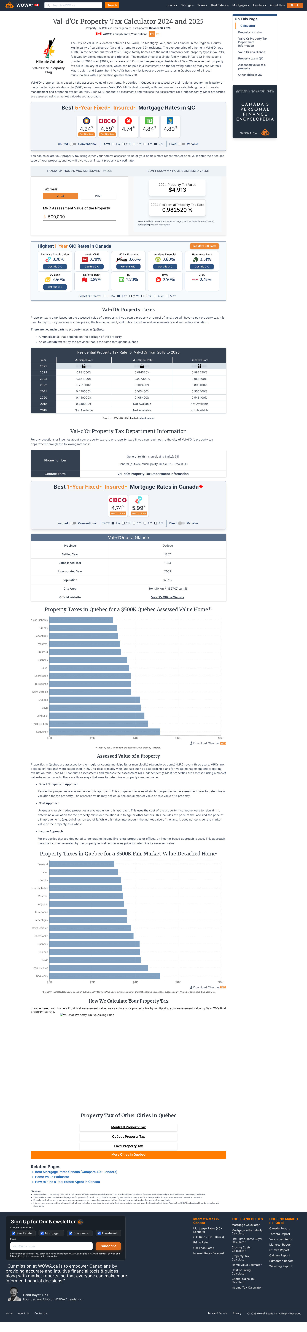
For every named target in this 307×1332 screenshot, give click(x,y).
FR (157, 33)
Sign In (295, 5)
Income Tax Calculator (247, 1287)
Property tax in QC (250, 58)
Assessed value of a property (252, 66)
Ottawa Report (279, 1250)
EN (152, 33)
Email (13, 1239)
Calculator (247, 26)
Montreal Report (280, 1244)
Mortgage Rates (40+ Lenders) (207, 1230)
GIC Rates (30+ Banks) (208, 1237)
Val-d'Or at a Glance (251, 52)
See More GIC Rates (204, 245)
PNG (223, 743)
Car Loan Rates (203, 1248)
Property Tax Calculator (240, 1257)
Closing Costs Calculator (241, 1249)
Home (9, 1313)
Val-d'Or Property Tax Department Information (153, 474)
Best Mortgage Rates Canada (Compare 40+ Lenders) (76, 1172)
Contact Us (40, 1313)
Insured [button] (123, 107)
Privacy (237, 1313)
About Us (23, 1313)
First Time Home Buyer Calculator (247, 1240)
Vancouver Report (281, 1239)
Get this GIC (55, 266)
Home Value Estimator (52, 1177)
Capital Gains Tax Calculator (243, 1280)
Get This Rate (86, 134)
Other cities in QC (250, 74)
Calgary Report (279, 1255)
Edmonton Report (281, 1261)
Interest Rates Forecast (208, 1253)
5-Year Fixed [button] (91, 107)
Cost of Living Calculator (241, 1271)
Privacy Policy (17, 1256)
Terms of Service (107, 1253)
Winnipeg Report (280, 1266)
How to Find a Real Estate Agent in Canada (67, 1182)
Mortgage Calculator (246, 1225)
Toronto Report (279, 1234)
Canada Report (279, 1228)
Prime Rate (200, 1242)
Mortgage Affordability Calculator (247, 1231)
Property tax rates (250, 32)
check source (147, 418)
